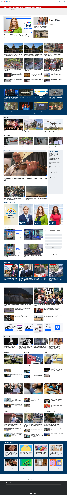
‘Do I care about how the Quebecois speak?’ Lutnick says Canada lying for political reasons (26, 279)
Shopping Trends (41, 1)
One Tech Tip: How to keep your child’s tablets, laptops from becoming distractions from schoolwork (52, 396)
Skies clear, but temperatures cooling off (11, 112)
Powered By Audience (53, 254)
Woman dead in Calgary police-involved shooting (39, 112)
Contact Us (33, 479)
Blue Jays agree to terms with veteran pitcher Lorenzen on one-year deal (12, 425)
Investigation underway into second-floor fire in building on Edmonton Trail (52, 55)
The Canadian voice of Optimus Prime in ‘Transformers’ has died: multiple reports (36, 400)
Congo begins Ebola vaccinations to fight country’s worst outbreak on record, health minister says (56, 369)
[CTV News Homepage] (7, 1)
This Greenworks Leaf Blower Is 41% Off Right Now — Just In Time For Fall (26, 468)
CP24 (35, 487)
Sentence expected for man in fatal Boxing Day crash (55, 98)
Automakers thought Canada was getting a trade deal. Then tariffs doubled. (36, 430)
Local (14, 1)
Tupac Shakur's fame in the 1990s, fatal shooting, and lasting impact (40, 347)
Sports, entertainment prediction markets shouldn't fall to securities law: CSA (36, 376)
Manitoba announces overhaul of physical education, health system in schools (51, 366)
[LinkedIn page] (12, 482)
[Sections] (2, 2)
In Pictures (27, 1)
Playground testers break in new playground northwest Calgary (32, 131)
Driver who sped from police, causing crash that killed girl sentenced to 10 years (40, 27)
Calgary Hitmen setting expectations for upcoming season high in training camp (37, 80)
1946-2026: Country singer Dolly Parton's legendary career (9, 347)
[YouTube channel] (10, 482)
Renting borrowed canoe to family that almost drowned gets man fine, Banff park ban (36, 74)
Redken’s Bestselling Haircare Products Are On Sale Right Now (55, 468)
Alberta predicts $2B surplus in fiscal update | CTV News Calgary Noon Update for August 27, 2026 (11, 98)
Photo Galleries (8, 150)
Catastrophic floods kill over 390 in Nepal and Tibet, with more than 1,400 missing (52, 425)
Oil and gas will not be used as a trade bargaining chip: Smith (25, 112)
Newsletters (37, 479)
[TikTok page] (8, 482)
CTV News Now (49, 1)
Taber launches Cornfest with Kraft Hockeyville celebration (25, 146)
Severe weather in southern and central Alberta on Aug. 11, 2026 (36, 199)
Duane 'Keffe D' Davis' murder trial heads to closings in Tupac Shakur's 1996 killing (32, 395)
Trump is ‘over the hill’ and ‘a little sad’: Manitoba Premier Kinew (40, 279)
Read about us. (46, 472)
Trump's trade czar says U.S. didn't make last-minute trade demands (16, 375)
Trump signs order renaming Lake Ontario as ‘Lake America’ (10, 279)
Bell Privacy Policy (23, 487)
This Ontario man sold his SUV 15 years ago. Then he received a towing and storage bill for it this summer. (33, 425)
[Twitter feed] (6, 482)
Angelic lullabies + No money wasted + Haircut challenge (12, 256)
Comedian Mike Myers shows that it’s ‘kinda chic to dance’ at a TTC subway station (36, 405)
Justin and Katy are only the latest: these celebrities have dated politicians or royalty (25, 347)
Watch (22, 1)
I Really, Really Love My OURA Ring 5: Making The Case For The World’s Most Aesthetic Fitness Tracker (11, 454)
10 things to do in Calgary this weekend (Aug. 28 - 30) (13, 130)
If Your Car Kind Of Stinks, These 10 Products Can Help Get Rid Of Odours (11, 468)
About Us (29, 479)
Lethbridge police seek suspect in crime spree (40, 146)
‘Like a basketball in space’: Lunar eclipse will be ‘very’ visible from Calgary (16, 74)
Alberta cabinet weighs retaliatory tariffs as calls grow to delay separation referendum (13, 55)
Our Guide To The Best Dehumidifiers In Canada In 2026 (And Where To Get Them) (56, 453)
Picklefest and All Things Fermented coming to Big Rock (33, 256)
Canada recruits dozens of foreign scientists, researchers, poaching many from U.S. (12, 395)
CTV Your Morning (33, 1)
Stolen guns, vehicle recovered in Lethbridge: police (16, 80)
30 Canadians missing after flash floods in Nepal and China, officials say (56, 429)
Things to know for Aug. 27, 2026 (39, 97)
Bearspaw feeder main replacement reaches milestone (55, 112)
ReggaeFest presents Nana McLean (30, 240)
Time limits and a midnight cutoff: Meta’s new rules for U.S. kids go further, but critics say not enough (16, 405)
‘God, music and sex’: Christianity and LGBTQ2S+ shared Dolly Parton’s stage (56, 400)
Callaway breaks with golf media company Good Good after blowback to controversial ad (17, 434)
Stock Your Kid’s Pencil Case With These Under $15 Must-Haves (41, 453)
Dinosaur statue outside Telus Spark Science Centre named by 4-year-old (52, 131)
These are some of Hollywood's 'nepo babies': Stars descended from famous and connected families (55, 347)
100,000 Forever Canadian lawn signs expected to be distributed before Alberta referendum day (53, 70)
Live (54, 1)
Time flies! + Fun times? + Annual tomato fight (12, 240)
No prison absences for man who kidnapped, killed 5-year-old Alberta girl (56, 80)
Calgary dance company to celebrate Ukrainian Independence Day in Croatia (13, 199)
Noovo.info (49, 487)
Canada (18, 1)
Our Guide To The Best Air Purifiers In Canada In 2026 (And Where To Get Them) (41, 468)
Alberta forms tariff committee (24, 97)
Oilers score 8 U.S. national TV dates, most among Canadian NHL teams (16, 429)
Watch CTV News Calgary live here (17, 35)
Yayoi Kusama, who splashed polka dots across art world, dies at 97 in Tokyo (56, 405)
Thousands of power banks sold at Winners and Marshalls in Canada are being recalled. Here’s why (33, 366)
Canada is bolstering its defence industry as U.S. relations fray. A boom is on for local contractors (13, 366)
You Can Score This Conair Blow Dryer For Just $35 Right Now (26, 453)
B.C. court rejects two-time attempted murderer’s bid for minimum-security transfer (17, 305)
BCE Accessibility (8, 487)
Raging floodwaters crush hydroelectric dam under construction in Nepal (56, 279)
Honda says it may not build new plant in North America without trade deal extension (37, 435)
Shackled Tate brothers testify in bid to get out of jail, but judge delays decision (46, 305)
